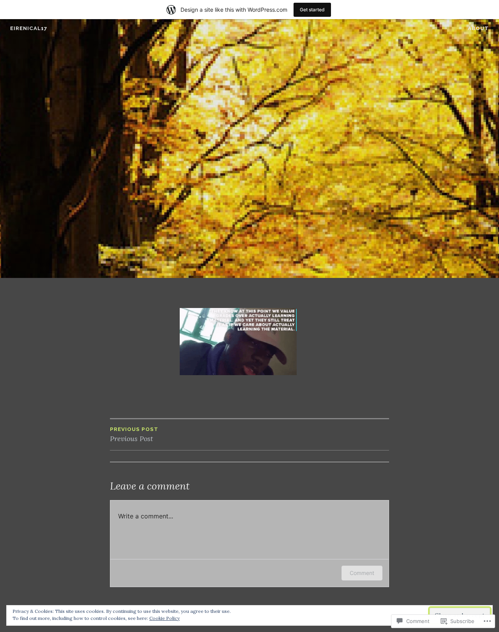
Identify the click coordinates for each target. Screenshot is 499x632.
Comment (362, 573)
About (478, 28)
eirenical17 (28, 28)
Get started (312, 9)
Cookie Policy (164, 618)
